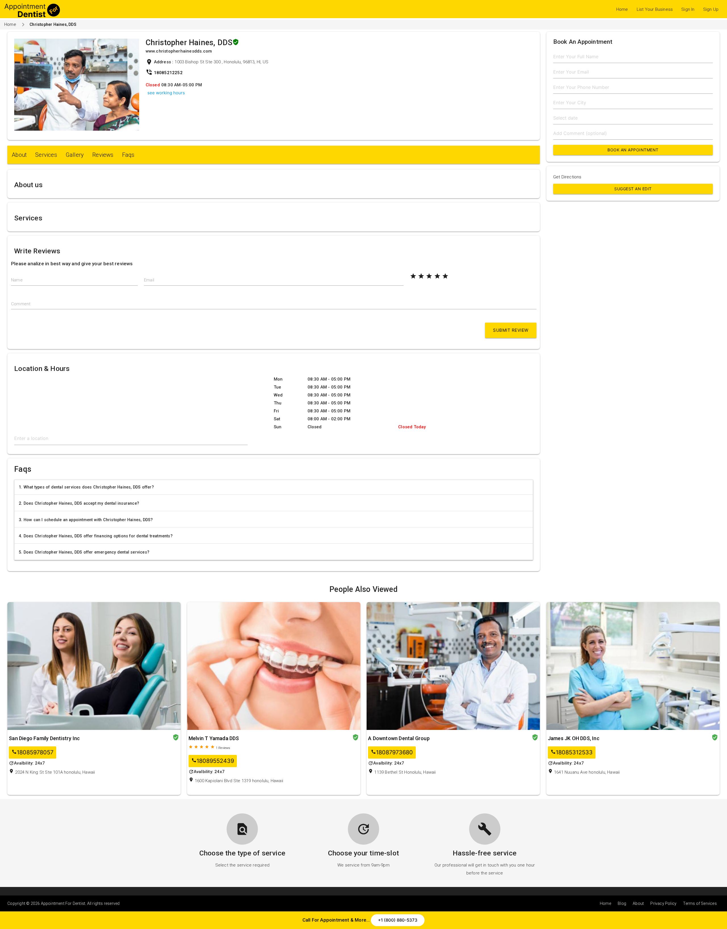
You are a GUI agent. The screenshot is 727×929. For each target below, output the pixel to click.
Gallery (75, 154)
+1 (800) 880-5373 (397, 920)
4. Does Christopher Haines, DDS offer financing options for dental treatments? (96, 536)
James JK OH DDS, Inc (573, 738)
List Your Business (655, 9)
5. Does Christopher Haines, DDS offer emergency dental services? (84, 552)
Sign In (687, 9)
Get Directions (567, 176)
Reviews (102, 154)
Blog (622, 903)
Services (46, 154)
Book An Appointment (633, 149)
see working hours (166, 92)
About (19, 154)
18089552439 (212, 761)
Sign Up (710, 9)
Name (17, 280)
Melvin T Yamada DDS (214, 738)
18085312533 (572, 752)
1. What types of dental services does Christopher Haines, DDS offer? (86, 487)
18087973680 (392, 752)
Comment (20, 303)
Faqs (128, 154)
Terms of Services (699, 903)
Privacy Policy (663, 903)
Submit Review (510, 330)
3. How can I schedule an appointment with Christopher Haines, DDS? (86, 519)
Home (622, 9)
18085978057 (32, 752)
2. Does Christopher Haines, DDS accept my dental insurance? (79, 503)
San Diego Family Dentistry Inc (44, 738)
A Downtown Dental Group (399, 738)
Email (149, 280)
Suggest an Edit (633, 188)
